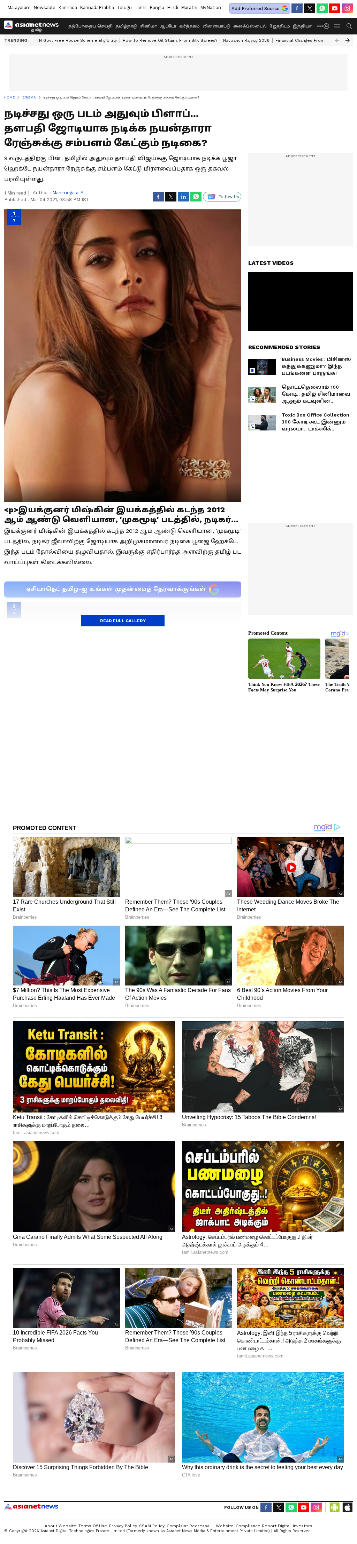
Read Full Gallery (123, 620)
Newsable (44, 7)
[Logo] (33, 26)
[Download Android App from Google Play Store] (334, 1507)
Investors (302, 1525)
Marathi (189, 7)
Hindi (172, 7)
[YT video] (334, 8)
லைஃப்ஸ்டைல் (250, 26)
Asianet (31, 1506)
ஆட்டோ (168, 26)
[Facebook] (297, 8)
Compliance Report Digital (263, 1525)
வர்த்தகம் (189, 26)
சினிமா (148, 26)
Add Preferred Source (255, 8)
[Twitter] (309, 8)
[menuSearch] (349, 26)
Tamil (141, 7)
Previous (337, 40)
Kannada (67, 7)
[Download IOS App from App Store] (347, 1507)
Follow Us (229, 196)
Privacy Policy (123, 1525)
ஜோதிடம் (279, 26)
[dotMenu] (320, 26)
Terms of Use (92, 1525)
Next (347, 40)
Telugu (124, 7)
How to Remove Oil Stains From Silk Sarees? (170, 40)
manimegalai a (68, 192)
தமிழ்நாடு (126, 26)
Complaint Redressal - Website (200, 1525)
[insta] (347, 8)
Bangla (157, 7)
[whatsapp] (322, 8)
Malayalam (19, 7)
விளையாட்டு (216, 26)
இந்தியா (302, 26)
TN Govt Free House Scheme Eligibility (77, 40)
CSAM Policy (152, 1525)
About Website (60, 1525)
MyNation (210, 7)
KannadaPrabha (97, 7)
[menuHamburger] (337, 26)
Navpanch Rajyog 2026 (246, 40)
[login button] (328, 26)
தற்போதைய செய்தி (90, 26)
